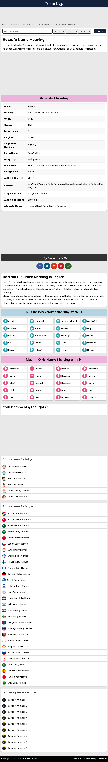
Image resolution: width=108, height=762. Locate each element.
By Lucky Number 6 (17, 730)
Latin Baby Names (16, 616)
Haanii (11, 321)
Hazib (63, 342)
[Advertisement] (54, 14)
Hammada (14, 368)
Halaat (12, 383)
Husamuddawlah (69, 321)
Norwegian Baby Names (19, 628)
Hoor (11, 397)
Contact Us (102, 759)
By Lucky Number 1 (16, 699)
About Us (77, 759)
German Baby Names (18, 574)
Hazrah (64, 328)
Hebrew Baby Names (18, 586)
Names (14, 24)
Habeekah (93, 368)
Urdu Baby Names (16, 682)
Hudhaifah (92, 321)
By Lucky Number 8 (17, 742)
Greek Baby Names (17, 580)
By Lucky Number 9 (17, 748)
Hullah (11, 390)
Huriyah (38, 368)
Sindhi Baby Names (17, 664)
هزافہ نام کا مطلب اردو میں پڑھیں (54, 257)
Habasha (65, 397)
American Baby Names (19, 519)
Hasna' (38, 375)
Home (4, 24)
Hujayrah (39, 383)
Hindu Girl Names (16, 484)
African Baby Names (18, 513)
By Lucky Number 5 (17, 724)
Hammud (39, 321)
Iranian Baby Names (17, 610)
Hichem (12, 328)
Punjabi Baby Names (17, 646)
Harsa (90, 390)
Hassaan (91, 342)
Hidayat (38, 349)
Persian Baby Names (18, 640)
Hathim (64, 349)
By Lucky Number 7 (17, 736)
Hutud (11, 349)
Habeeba (66, 383)
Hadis (90, 335)
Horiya (91, 383)
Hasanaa (65, 375)
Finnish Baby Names (17, 562)
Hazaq (38, 342)
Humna (91, 375)
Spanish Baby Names (18, 670)
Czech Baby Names (17, 543)
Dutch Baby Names (17, 549)
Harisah (12, 375)
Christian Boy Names (18, 490)
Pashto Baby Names (17, 634)
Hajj (89, 328)
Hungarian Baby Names (19, 598)
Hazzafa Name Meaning (65, 24)
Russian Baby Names (18, 652)
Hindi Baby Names (16, 592)
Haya (37, 397)
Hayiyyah (92, 397)
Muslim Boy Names (17, 466)
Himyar (90, 349)
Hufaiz (38, 328)
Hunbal (11, 335)
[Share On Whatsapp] (68, 266)
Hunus (38, 390)
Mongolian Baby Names (19, 622)
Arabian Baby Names (18, 525)
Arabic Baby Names (17, 531)
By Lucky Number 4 (17, 718)
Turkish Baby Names (17, 676)
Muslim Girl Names (44, 24)
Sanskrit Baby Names (18, 658)
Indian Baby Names (17, 604)
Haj (9, 342)
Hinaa (64, 390)
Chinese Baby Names (18, 537)
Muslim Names (27, 24)
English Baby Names (17, 556)
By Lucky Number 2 (17, 705)
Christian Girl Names (18, 496)
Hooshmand (41, 335)
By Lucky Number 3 (17, 712)
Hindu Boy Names (16, 478)
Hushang (65, 335)
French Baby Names (17, 568)
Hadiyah (65, 368)
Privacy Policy (89, 759)
